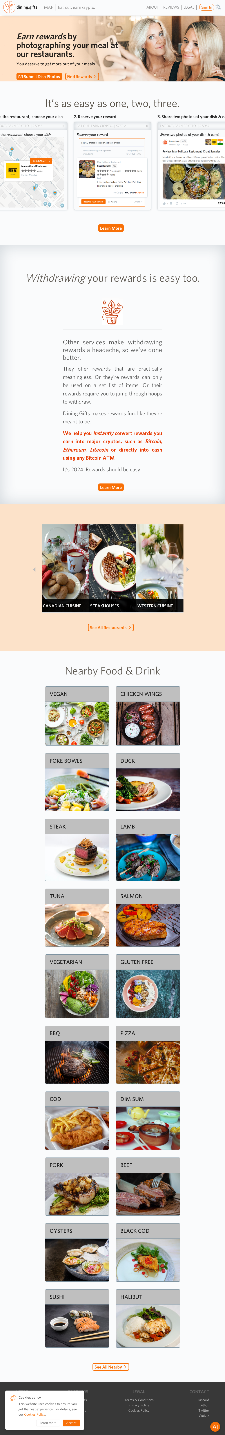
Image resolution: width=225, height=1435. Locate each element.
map (48, 7)
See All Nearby (108, 1367)
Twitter (203, 1410)
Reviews (171, 7)
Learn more (111, 228)
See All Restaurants (108, 627)
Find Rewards (79, 76)
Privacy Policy (139, 1405)
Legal (188, 7)
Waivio (204, 1415)
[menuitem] (206, 7)
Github (204, 1405)
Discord (203, 1400)
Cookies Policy (138, 1410)
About (152, 7)
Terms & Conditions (139, 1400)
